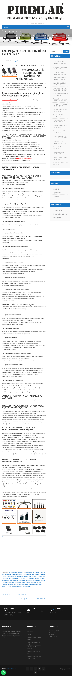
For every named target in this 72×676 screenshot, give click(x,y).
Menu (6, 27)
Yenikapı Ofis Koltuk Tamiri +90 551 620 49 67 (60, 131)
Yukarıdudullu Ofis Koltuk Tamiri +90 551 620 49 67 (60, 99)
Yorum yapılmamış (16, 61)
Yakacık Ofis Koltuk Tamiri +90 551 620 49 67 (60, 158)
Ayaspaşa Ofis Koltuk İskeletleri (33, 582)
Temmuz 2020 (57, 196)
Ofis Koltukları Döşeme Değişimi (33, 643)
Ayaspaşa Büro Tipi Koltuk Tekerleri (21, 574)
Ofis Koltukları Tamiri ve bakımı (33, 652)
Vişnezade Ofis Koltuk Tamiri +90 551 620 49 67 (60, 163)
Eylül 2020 (56, 189)
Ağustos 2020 (57, 192)
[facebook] (2, 31)
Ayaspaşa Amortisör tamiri (32, 572)
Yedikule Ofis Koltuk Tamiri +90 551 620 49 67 (60, 147)
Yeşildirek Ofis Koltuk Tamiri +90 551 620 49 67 (60, 115)
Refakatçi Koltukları (11, 668)
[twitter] (5, 31)
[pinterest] (13, 31)
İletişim (29, 634)
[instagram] (16, 31)
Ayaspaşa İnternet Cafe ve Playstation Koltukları (19, 576)
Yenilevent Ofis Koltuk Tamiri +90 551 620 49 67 (60, 126)
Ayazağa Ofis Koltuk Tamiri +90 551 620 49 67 (33, 599)
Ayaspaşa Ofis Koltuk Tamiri (9, 584)
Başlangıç (30, 631)
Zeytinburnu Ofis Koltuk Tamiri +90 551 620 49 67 (60, 78)
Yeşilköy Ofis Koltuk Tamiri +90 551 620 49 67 (60, 110)
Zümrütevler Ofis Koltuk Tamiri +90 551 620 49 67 (60, 62)
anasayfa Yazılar (57, 210)
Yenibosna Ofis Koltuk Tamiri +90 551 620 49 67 (60, 142)
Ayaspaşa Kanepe (36, 576)
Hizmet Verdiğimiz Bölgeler (15, 572)
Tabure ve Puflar (27, 586)
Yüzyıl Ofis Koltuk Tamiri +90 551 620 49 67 (60, 94)
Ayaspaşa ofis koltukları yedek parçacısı (27, 584)
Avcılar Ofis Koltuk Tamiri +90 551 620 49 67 (14, 595)
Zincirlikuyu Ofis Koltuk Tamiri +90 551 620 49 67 (60, 73)
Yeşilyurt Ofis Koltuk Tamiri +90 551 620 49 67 (60, 105)
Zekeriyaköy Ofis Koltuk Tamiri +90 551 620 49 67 (60, 89)
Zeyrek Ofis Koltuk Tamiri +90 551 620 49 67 (59, 84)
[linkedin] (9, 31)
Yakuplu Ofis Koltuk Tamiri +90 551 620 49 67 (60, 153)
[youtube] (20, 31)
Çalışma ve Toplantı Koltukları (14, 586)
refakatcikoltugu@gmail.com (62, 35)
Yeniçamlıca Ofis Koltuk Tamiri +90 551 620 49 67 (60, 137)
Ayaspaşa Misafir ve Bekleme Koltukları (20, 580)
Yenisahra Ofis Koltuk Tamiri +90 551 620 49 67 (60, 121)
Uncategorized (57, 217)
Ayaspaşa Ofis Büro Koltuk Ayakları (16, 582)
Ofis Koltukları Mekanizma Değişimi (34, 647)
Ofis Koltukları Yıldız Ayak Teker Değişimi (34, 657)
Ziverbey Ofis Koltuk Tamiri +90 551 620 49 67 (60, 68)
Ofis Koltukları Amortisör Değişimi (34, 638)
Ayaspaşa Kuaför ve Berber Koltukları (30, 578)
